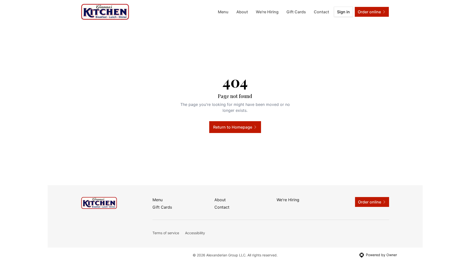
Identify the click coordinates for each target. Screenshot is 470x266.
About (242, 11)
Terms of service (165, 233)
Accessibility (195, 233)
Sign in (343, 11)
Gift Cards (296, 11)
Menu (223, 11)
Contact (321, 11)
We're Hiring (267, 11)
